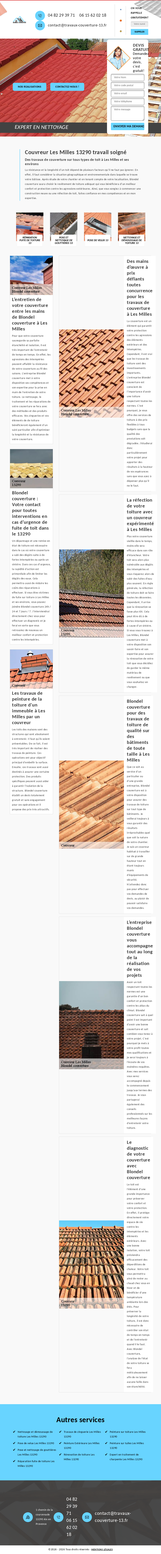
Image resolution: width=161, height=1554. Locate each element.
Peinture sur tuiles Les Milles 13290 (127, 1446)
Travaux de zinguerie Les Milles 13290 (82, 1434)
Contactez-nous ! (67, 86)
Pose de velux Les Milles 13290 (36, 1443)
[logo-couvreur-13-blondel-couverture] (19, 19)
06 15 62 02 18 (92, 15)
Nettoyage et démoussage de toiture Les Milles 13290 (35, 1434)
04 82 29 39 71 (61, 15)
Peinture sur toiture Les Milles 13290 (128, 1434)
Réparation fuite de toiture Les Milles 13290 (36, 1464)
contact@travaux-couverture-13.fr (77, 25)
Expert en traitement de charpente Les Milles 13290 (126, 1457)
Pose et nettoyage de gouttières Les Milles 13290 (37, 1452)
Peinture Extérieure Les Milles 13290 (82, 1446)
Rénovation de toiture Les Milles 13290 (79, 1457)
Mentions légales (102, 1550)
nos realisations (29, 86)
